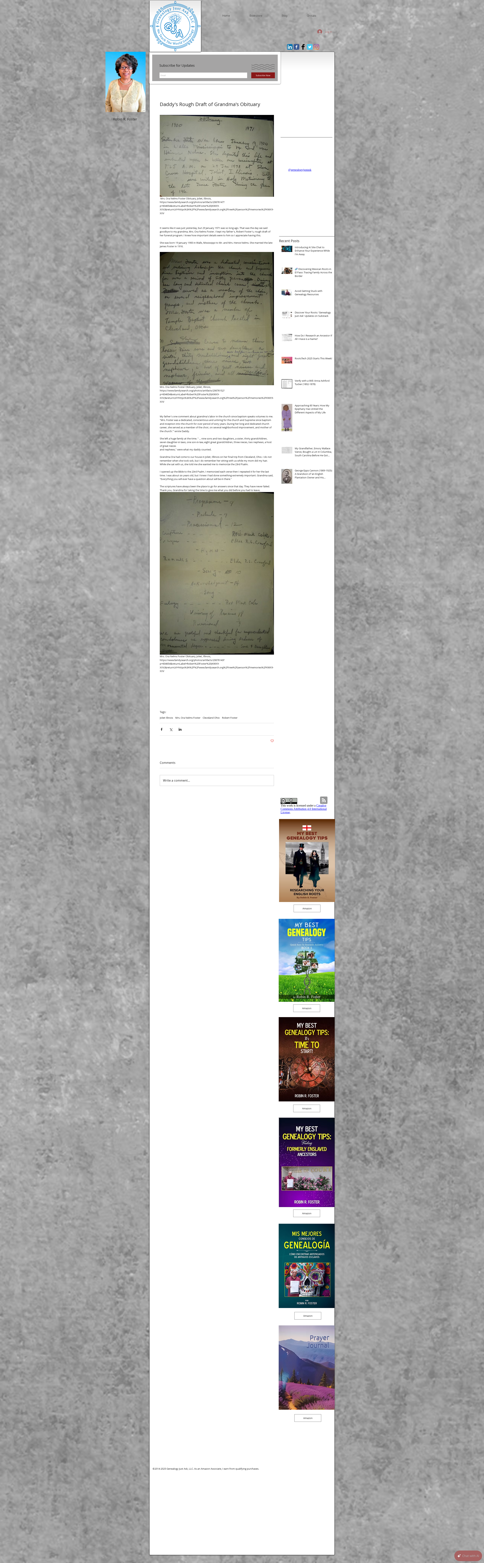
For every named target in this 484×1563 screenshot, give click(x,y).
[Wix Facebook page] (296, 47)
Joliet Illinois (166, 717)
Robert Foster (229, 717)
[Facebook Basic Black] (303, 47)
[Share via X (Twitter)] (171, 729)
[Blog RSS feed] (323, 800)
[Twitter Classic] (310, 47)
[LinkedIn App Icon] (290, 47)
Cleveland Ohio (211, 717)
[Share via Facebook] (161, 729)
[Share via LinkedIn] (180, 729)
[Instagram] (316, 47)
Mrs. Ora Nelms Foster (187, 717)
